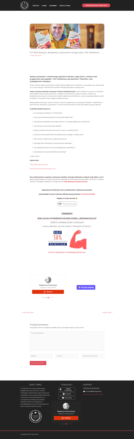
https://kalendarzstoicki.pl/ (39, 164)
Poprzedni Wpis (27, 312)
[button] (71, 6)
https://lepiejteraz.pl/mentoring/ (75, 181)
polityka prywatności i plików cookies (93, 394)
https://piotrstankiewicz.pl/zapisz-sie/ (42, 169)
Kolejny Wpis (108, 312)
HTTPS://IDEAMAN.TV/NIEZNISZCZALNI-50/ (67, 252)
